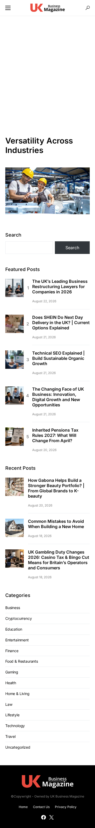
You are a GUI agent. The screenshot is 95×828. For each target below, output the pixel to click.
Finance (11, 650)
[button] (8, 8)
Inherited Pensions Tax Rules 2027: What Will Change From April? (55, 435)
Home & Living (17, 693)
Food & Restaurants (21, 661)
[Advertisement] (47, 76)
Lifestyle (12, 715)
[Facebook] (43, 817)
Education (13, 629)
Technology (15, 725)
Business (12, 607)
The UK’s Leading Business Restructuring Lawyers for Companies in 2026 (60, 286)
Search (13, 235)
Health (10, 683)
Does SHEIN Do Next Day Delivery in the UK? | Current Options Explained (61, 322)
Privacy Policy (66, 807)
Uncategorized (17, 747)
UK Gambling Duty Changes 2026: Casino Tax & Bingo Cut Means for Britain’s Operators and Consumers (58, 559)
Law (8, 704)
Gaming (11, 672)
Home (23, 807)
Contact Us (41, 807)
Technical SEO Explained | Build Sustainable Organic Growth (58, 358)
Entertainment (17, 640)
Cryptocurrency (18, 618)
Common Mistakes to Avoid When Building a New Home (56, 524)
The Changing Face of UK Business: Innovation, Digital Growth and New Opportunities (58, 396)
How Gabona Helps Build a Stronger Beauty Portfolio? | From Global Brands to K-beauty (56, 488)
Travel (10, 736)
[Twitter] (51, 817)
